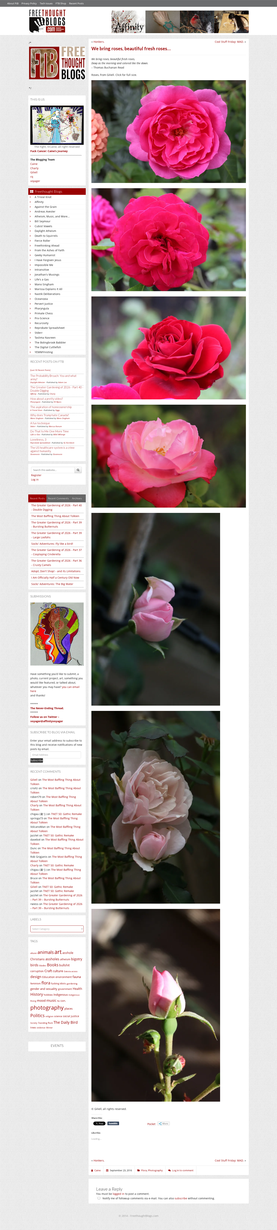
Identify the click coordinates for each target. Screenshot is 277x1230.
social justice (71, 1016)
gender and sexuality (43, 989)
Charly (34, 168)
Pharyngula (42, 308)
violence (41, 1027)
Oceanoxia (41, 299)
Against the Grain (46, 207)
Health (77, 988)
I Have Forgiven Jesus (48, 260)
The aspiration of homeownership (51, 407)
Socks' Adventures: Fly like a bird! (52, 543)
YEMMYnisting (44, 352)
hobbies (48, 994)
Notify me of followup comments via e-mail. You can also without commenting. (158, 1198)
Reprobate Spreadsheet (50, 328)
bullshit (64, 965)
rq (31, 176)
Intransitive (42, 269)
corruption (37, 971)
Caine (33, 164)
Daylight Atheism (45, 231)
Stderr (39, 332)
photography (47, 1007)
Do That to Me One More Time (49, 431)
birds (34, 965)
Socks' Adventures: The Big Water (52, 584)
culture (58, 971)
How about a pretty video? (46, 398)
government (65, 989)
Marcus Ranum (55, 426)
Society (33, 1023)
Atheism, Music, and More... (52, 216)
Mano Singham (44, 284)
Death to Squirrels (46, 236)
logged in (118, 1194)
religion (49, 1016)
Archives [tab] (77, 498)
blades (42, 965)
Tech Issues (46, 3)
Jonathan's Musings (47, 274)
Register (36, 475)
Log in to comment (183, 1170)
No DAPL (61, 1000)
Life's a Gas (42, 279)
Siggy (57, 410)
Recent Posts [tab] (37, 498)
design (35, 976)
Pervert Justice (44, 303)
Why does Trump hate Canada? (49, 415)
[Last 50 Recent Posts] (40, 370)
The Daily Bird (66, 1022)
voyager (35, 181)
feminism (35, 983)
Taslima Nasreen (45, 337)
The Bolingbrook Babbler (50, 342)
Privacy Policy (29, 3)
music (51, 1000)
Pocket (151, 1124)
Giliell (33, 172)
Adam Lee (62, 382)
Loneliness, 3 (38, 439)
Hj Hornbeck (69, 442)
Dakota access (70, 971)
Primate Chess (44, 313)
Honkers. (99, 41)
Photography (155, 1170)
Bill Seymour (43, 221)
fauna (77, 977)
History (36, 994)
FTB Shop (61, 3)
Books (52, 964)
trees (33, 1027)
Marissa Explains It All (48, 289)
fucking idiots (58, 983)
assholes (52, 959)
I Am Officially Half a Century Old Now (55, 577)
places (68, 1009)
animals (45, 952)
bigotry (76, 959)
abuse (33, 953)
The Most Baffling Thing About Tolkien (55, 516)
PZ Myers (57, 402)
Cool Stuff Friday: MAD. (229, 41)
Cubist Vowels (43, 226)
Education (48, 977)
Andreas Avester (45, 211)
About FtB (12, 3)
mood (41, 1000)
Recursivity (41, 323)
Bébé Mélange (59, 434)
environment (64, 977)
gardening (72, 983)
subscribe (181, 1198)
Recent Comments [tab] (58, 498)
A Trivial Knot (43, 197)
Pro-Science (42, 318)
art (58, 952)
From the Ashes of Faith (49, 250)
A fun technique (40, 423)
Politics (37, 1015)
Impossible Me (44, 265)
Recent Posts (76, 3)
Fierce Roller (42, 240)
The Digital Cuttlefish (48, 347)
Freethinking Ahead (47, 245)
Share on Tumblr (113, 1123)
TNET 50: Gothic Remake (66, 814)
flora (45, 983)
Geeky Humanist (45, 255)
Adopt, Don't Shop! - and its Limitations (55, 571)
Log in (35, 479)
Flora (144, 1170)
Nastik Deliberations (47, 294)
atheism (65, 959)
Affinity (39, 202)
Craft (48, 971)
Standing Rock (45, 1022)
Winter (49, 1027)
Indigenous (61, 994)
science (58, 1016)
